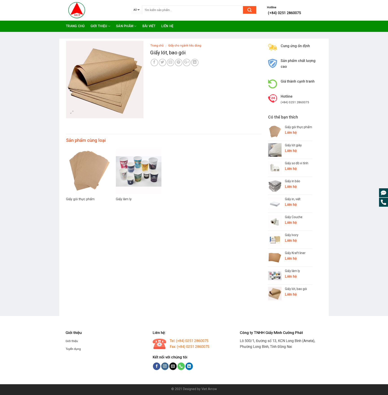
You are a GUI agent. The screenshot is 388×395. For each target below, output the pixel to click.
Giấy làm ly (124, 199)
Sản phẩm (124, 26)
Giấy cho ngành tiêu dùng (184, 45)
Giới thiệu (98, 26)
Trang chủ (75, 26)
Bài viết (148, 26)
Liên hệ (167, 26)
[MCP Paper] (95, 10)
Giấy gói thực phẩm (80, 199)
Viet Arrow (209, 389)
